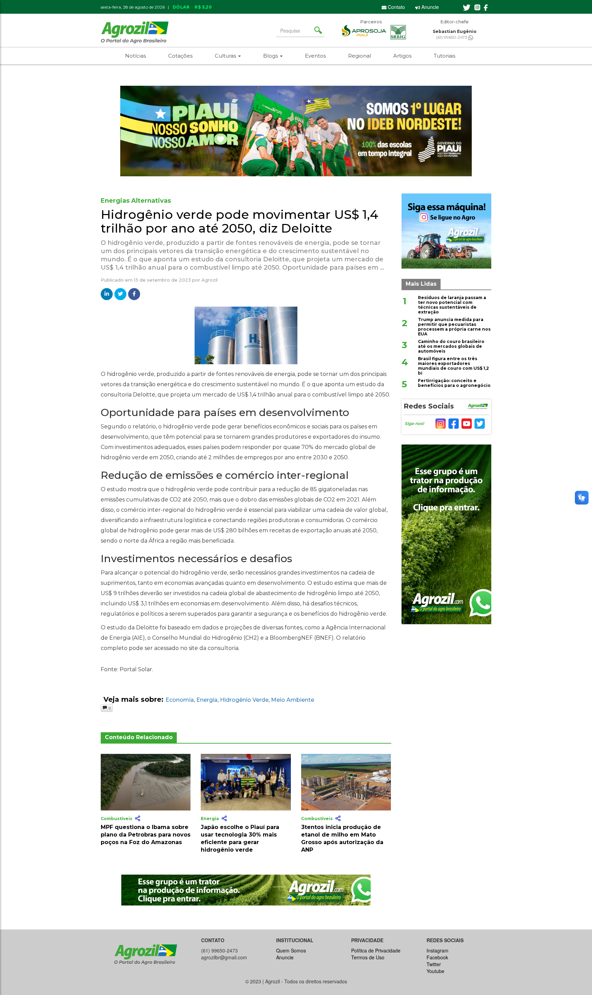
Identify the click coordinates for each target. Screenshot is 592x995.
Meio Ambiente (292, 700)
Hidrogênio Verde (244, 700)
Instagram (437, 950)
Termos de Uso (367, 957)
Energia (207, 700)
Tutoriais (444, 55)
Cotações (180, 55)
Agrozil (209, 280)
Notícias (135, 55)
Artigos (402, 55)
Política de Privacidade (375, 950)
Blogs (271, 55)
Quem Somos (291, 950)
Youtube (435, 971)
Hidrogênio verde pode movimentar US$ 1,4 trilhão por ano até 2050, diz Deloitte (239, 221)
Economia (179, 700)
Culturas (226, 55)
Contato (395, 6)
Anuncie (429, 6)
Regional (359, 55)
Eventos (315, 55)
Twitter (434, 964)
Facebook (437, 957)
